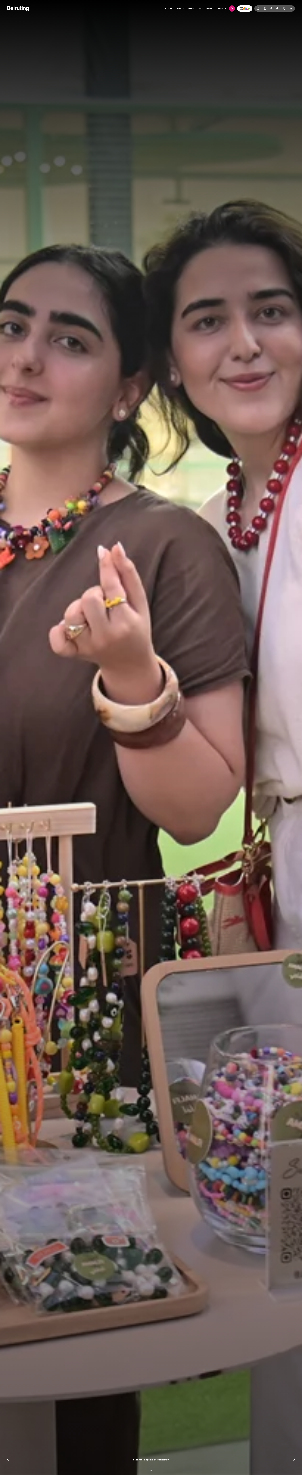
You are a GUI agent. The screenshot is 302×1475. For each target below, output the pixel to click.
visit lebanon (205, 8)
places (168, 8)
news (191, 8)
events (180, 8)
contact (221, 8)
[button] (8, 1459)
